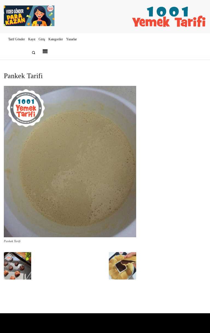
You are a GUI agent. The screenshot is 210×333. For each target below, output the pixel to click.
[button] (33, 52)
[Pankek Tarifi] (70, 236)
